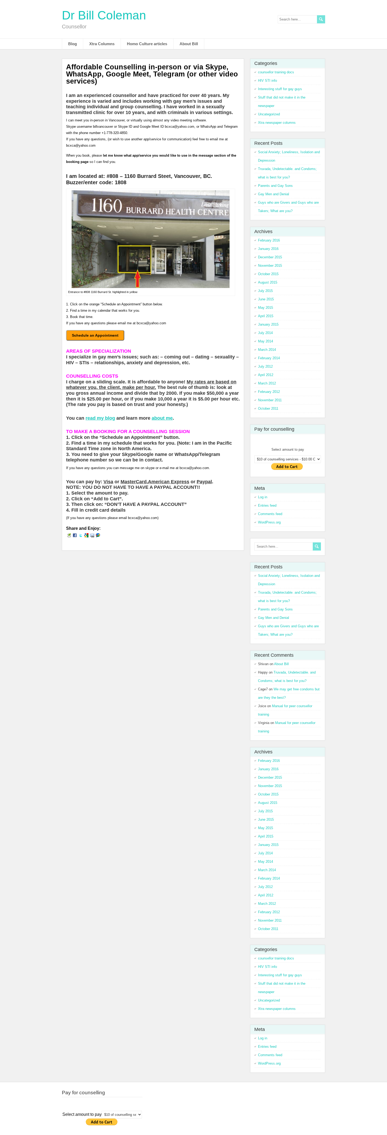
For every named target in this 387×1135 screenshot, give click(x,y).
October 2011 (268, 408)
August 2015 (267, 282)
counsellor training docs (276, 72)
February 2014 (269, 358)
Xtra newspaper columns (277, 123)
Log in (262, 497)
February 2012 (269, 392)
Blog (72, 44)
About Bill (189, 44)
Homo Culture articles (147, 44)
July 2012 (265, 366)
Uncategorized (269, 114)
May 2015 (265, 308)
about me (162, 418)
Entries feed (267, 505)
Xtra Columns (102, 44)
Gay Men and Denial (273, 194)
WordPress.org (269, 522)
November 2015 (270, 266)
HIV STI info (267, 81)
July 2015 (265, 291)
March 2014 (267, 350)
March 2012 (267, 383)
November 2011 (270, 400)
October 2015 (268, 274)
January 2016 (268, 249)
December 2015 (270, 257)
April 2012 (265, 375)
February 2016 (269, 240)
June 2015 (266, 299)
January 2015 (268, 324)
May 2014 (265, 341)
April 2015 (265, 316)
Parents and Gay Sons (275, 186)
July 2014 (265, 333)
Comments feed (270, 514)
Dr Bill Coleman (104, 15)
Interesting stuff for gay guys (280, 89)
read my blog (100, 418)
